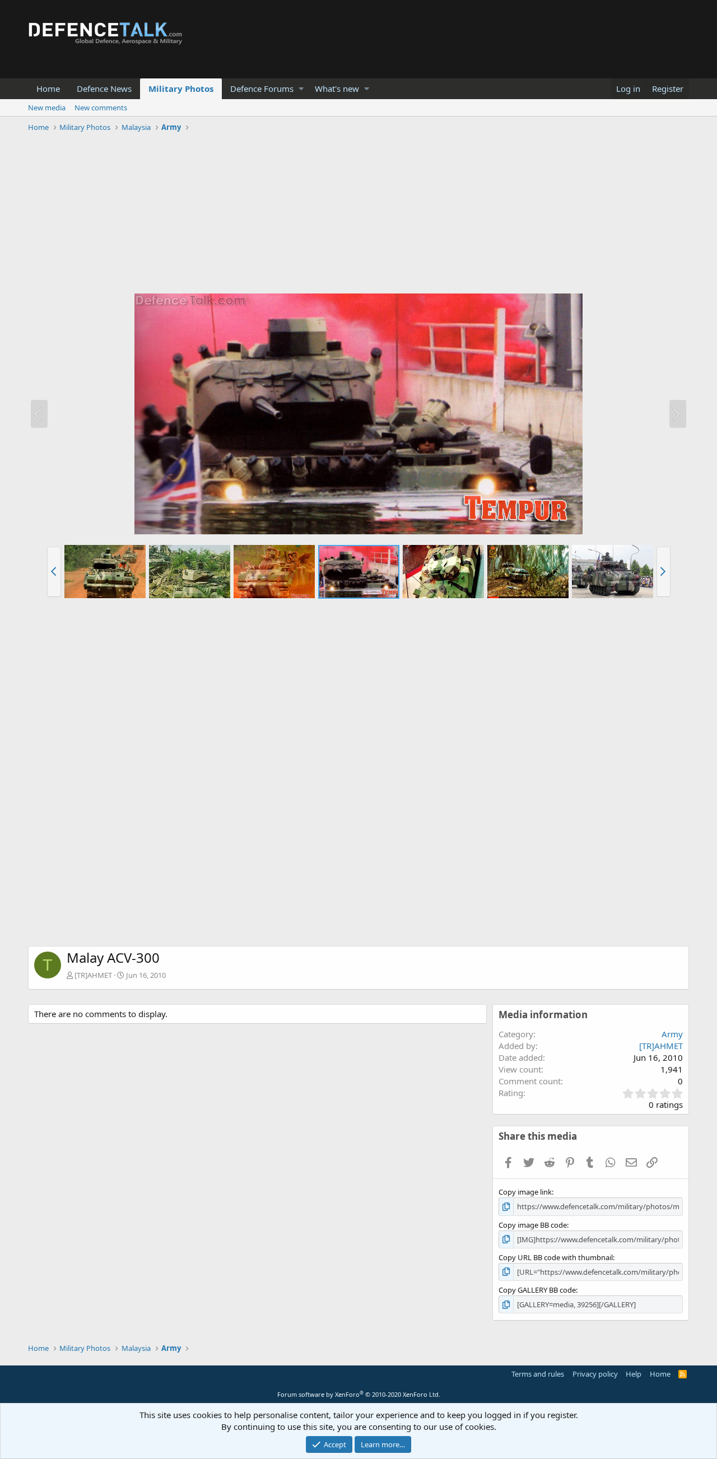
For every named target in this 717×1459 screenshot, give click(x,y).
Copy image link (525, 1192)
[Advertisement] (358, 214)
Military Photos (180, 88)
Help (633, 1374)
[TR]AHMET (93, 975)
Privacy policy (595, 1374)
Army (672, 1034)
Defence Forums (262, 88)
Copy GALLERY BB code (537, 1290)
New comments (101, 107)
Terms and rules (537, 1374)
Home (48, 88)
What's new (337, 88)
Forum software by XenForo (358, 1394)
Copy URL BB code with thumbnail (556, 1257)
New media (47, 107)
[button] (301, 88)
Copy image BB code (533, 1225)
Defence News (104, 88)
